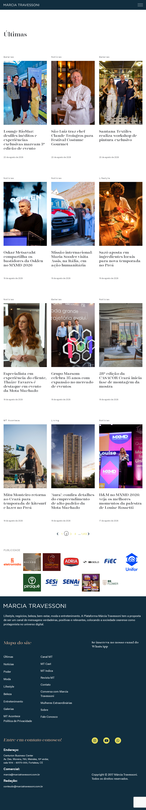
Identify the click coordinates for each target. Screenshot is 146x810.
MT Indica (47, 671)
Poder (7, 671)
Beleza (8, 694)
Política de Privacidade (18, 721)
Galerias (9, 709)
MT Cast (46, 664)
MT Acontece (12, 716)
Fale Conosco (49, 717)
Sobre (44, 710)
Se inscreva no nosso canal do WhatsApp (115, 644)
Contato (46, 684)
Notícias (9, 664)
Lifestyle (9, 686)
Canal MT (47, 657)
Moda (7, 679)
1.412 (84, 534)
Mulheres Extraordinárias (56, 703)
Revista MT (47, 677)
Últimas (8, 657)
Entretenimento (13, 701)
